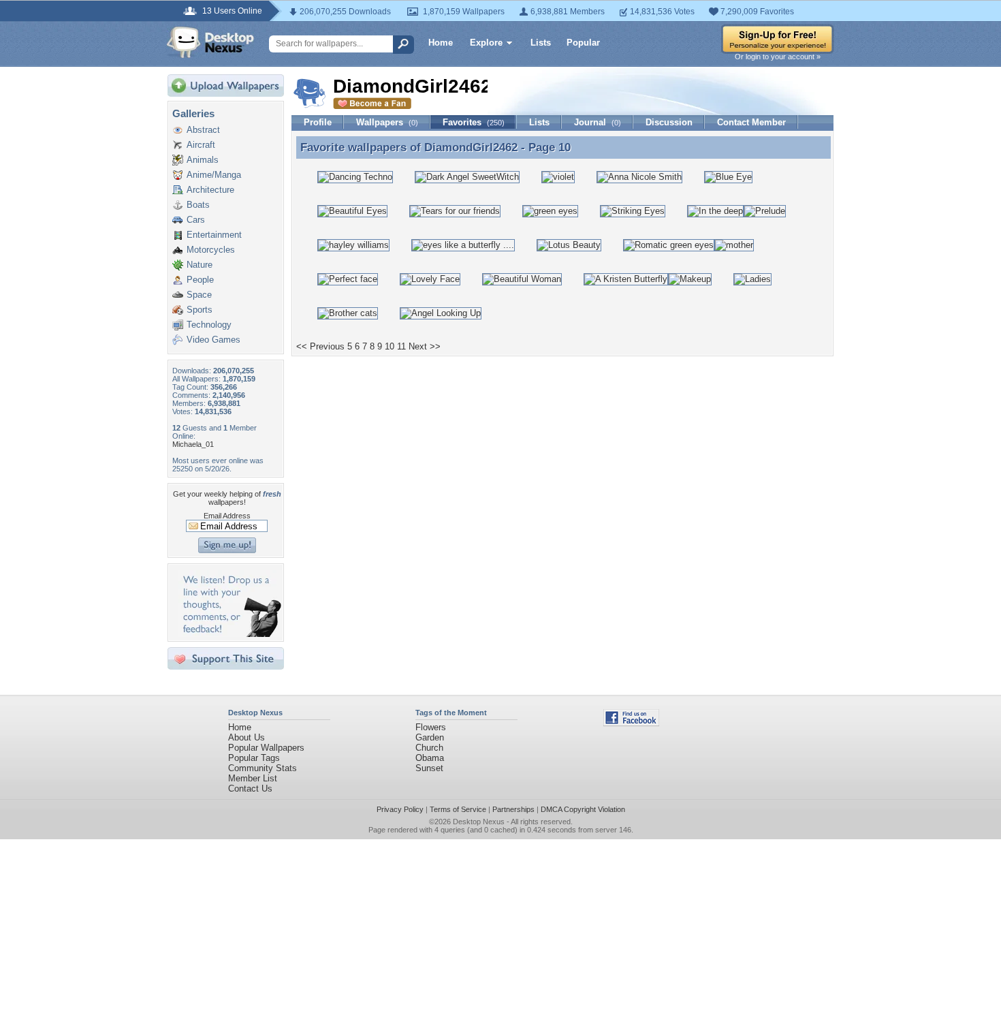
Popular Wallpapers (266, 748)
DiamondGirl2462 (471, 147)
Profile (318, 122)
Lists (540, 42)
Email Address (227, 516)
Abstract (203, 130)
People (200, 280)
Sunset (429, 768)
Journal (597, 122)
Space (199, 295)
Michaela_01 (193, 444)
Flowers (430, 727)
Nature (199, 265)
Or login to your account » (778, 56)
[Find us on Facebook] (631, 723)
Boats (198, 205)
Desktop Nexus (479, 821)
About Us (246, 737)
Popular (583, 42)
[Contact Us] (229, 634)
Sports (199, 310)
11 (401, 346)
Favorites (474, 122)
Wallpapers (387, 122)
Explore (486, 42)
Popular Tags (254, 758)
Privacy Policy (400, 809)
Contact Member (751, 122)
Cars (196, 220)
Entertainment (214, 235)
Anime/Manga (214, 175)
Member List (252, 778)
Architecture (210, 190)
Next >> (425, 346)
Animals (203, 160)
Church (429, 748)
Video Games (213, 339)
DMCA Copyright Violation (583, 809)
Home (440, 42)
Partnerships (513, 809)
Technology (209, 324)
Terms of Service (458, 809)
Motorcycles (211, 250)
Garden (429, 737)
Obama (429, 758)
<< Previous (320, 346)
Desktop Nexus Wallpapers (210, 42)
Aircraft (201, 145)
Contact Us (250, 788)
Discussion (669, 122)
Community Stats (262, 768)
